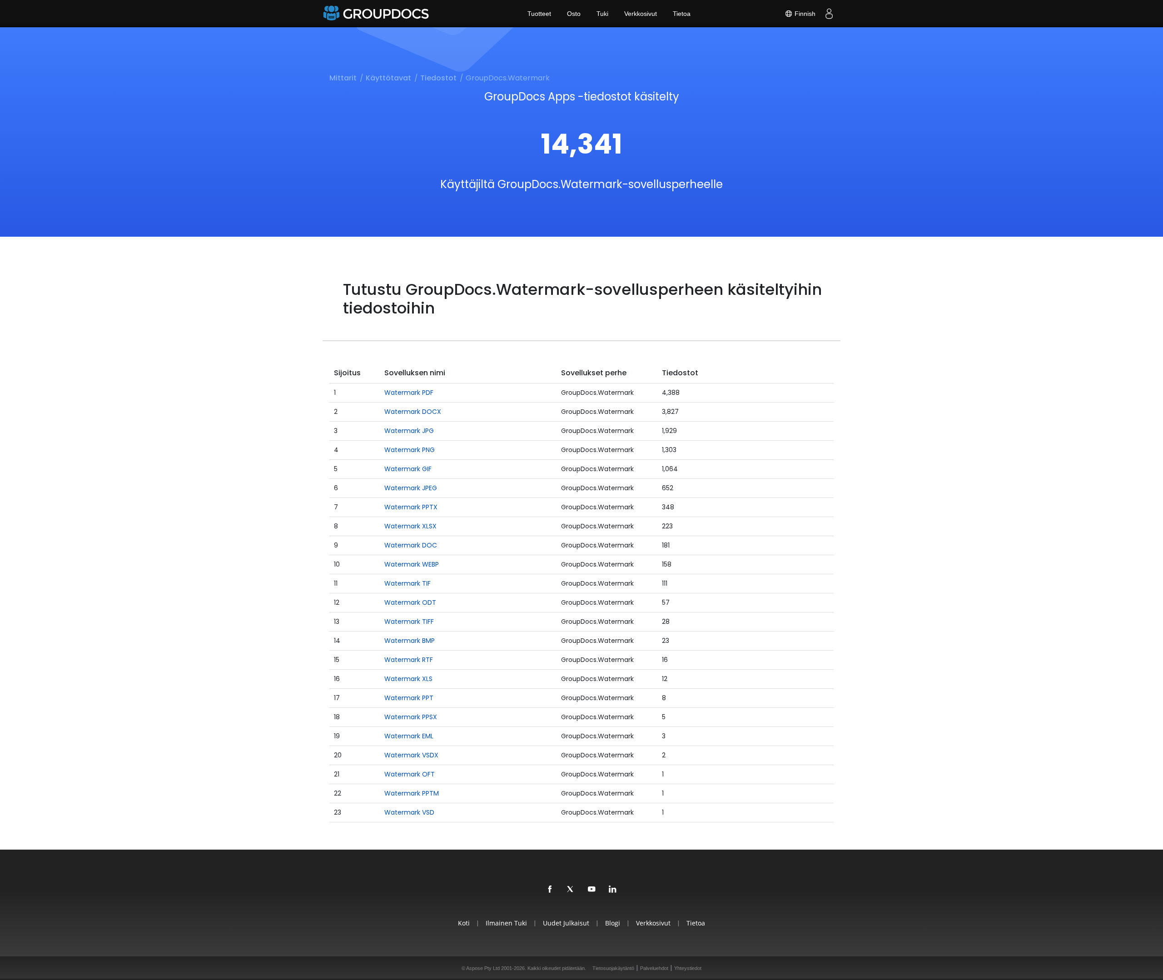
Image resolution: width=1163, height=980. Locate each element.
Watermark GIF (408, 468)
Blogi (612, 923)
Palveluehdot (654, 968)
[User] (829, 13)
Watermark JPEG (410, 487)
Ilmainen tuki (506, 923)
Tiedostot (438, 78)
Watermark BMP (409, 640)
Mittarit (343, 78)
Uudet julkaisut (566, 923)
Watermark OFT (409, 774)
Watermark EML (408, 736)
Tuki (602, 13)
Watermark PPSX (410, 716)
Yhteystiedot (687, 968)
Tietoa (682, 13)
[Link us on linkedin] (613, 889)
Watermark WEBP (411, 564)
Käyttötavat (388, 78)
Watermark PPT (408, 697)
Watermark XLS (408, 678)
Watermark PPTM (411, 793)
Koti (464, 923)
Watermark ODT (410, 602)
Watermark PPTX (410, 507)
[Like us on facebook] (550, 889)
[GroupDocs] (377, 13)
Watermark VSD (409, 812)
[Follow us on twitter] (571, 889)
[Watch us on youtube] (592, 889)
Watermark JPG (409, 430)
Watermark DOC (410, 545)
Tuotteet (539, 13)
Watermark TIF (407, 583)
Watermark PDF (408, 392)
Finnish (804, 13)
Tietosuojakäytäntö (613, 968)
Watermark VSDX (411, 755)
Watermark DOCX (412, 411)
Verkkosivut (640, 13)
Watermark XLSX (410, 526)
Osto (574, 13)
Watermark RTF (408, 659)
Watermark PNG (409, 449)
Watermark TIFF (409, 621)
